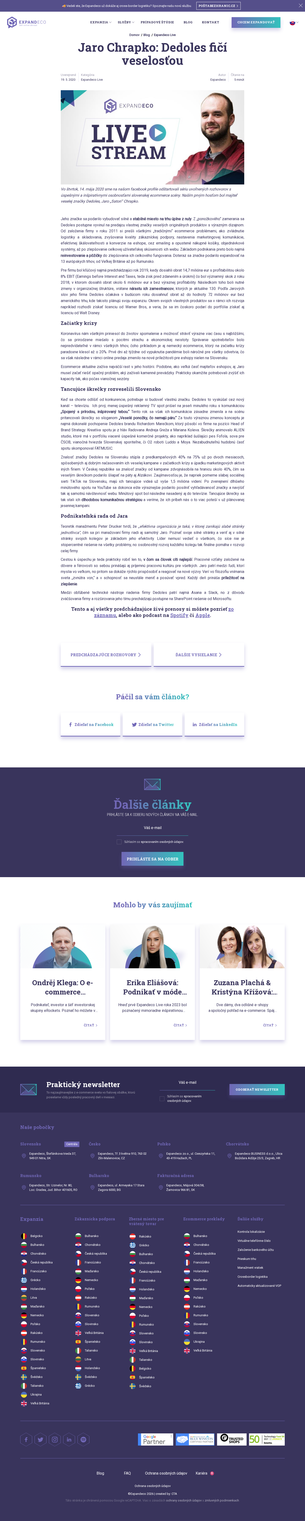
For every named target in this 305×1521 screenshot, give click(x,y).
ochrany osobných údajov (184, 1500)
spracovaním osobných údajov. (162, 842)
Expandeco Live (165, 35)
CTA (174, 1494)
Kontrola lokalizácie (251, 1231)
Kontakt (210, 22)
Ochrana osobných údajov (166, 1473)
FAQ (127, 1473)
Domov (134, 35)
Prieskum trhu (247, 1259)
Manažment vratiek (250, 1267)
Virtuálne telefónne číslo (254, 1241)
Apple (202, 615)
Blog (187, 22)
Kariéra (204, 1473)
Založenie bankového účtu (256, 1250)
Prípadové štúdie (157, 22)
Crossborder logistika (253, 1276)
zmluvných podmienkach (222, 1500)
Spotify (179, 615)
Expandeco (218, 79)
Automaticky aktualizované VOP (259, 1285)
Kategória (87, 75)
